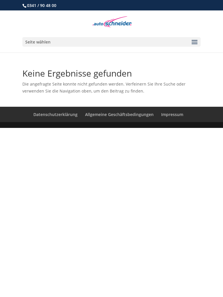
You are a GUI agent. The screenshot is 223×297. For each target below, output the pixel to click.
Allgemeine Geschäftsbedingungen (119, 114)
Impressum (172, 114)
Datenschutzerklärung (55, 114)
